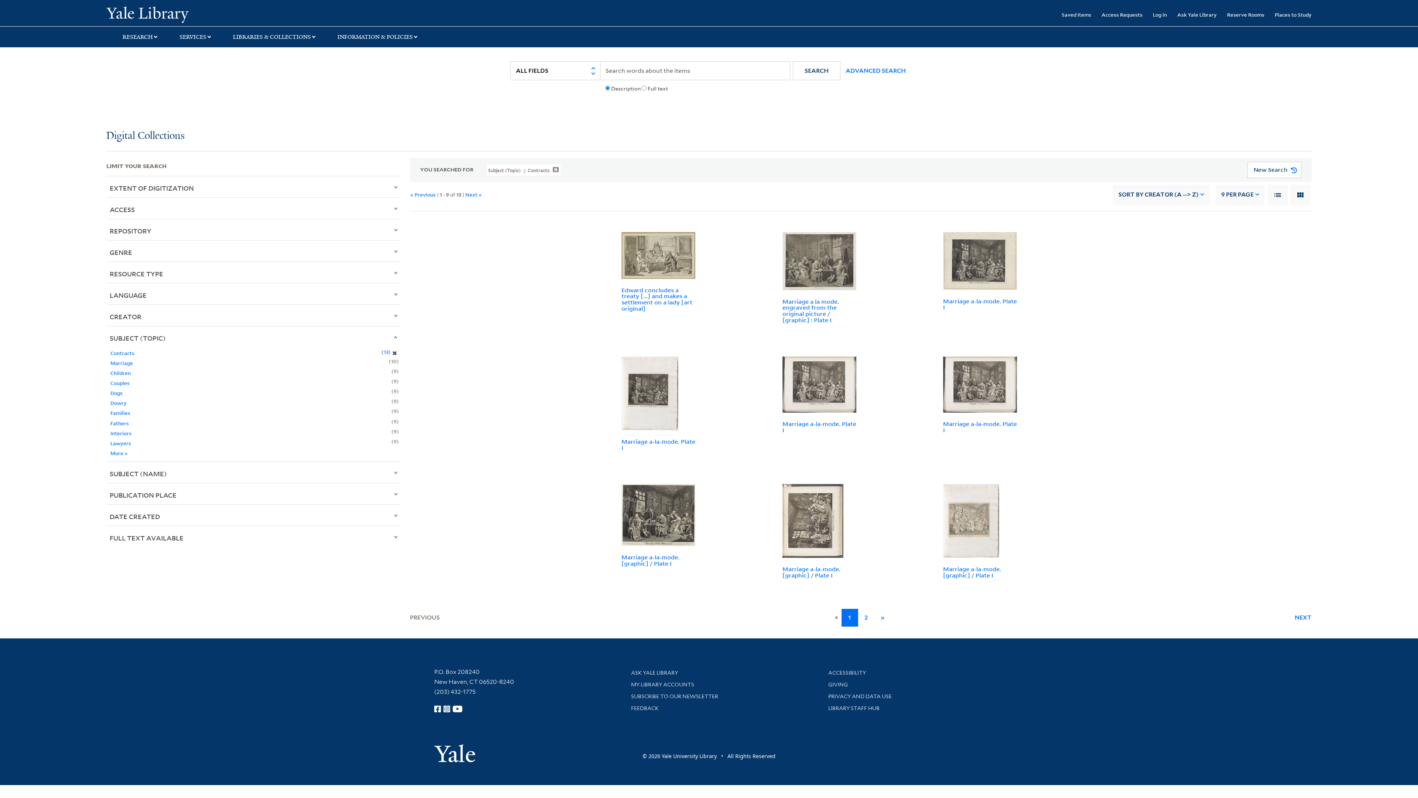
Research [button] (138, 37)
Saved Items (1076, 14)
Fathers (119, 423)
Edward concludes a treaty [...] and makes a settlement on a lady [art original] (656, 299)
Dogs (116, 392)
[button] (816, 70)
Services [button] (192, 37)
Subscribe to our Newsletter (674, 696)
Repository (130, 230)
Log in (1160, 14)
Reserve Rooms (1245, 14)
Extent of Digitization (152, 188)
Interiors (120, 433)
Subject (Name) (138, 473)
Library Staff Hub (854, 708)
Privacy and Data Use (860, 696)
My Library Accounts (662, 685)
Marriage (121, 362)
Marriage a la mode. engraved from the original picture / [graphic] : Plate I (810, 311)
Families (120, 412)
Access (122, 209)
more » (119, 453)
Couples (120, 382)
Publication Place (143, 495)
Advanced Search (876, 70)
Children (120, 372)
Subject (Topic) (138, 338)
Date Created (135, 516)
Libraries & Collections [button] (272, 37)
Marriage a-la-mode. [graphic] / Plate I (650, 560)
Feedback (645, 708)
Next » (473, 194)
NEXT (1303, 617)
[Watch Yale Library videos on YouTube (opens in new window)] (457, 709)
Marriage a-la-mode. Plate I (980, 304)
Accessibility (847, 673)
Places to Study (1293, 14)
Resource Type (136, 273)
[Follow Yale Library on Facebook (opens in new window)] (437, 709)
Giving (838, 685)
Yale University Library (196, 14)
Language (128, 295)
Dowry (118, 402)
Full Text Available (147, 537)
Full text (658, 89)
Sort (1159, 194)
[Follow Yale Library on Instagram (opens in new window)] (446, 709)
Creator (125, 316)
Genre (121, 252)
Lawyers (120, 443)
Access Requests (1122, 14)
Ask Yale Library (1197, 14)
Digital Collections (145, 136)
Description (626, 89)
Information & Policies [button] (375, 37)
